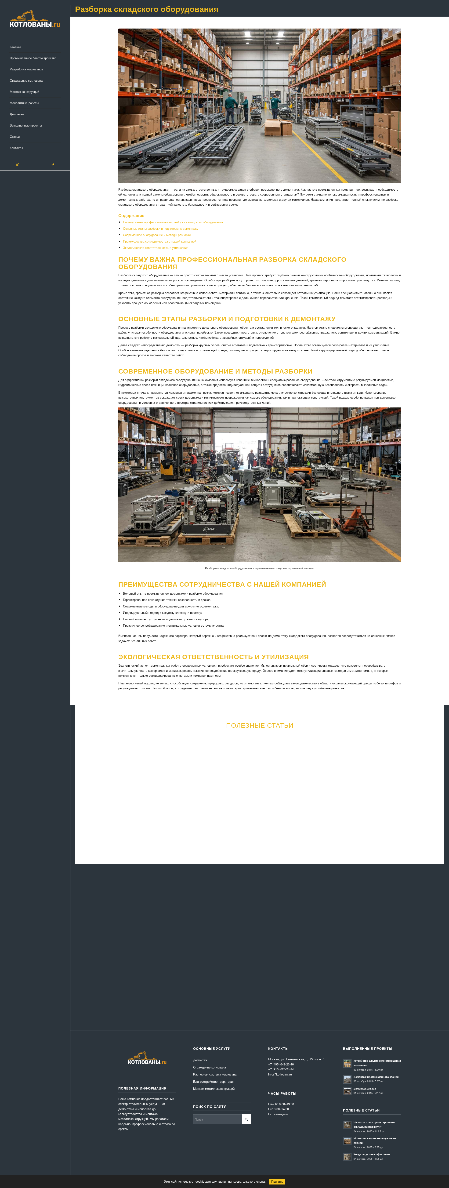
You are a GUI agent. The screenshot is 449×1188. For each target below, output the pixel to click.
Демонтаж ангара (365, 1088)
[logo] (35, 18)
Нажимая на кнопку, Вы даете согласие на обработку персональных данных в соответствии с (176, 986)
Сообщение (89, 934)
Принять (277, 1181)
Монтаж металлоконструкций (214, 1088)
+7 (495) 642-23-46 (354, 980)
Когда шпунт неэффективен (372, 1154)
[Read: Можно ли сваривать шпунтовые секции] (347, 1141)
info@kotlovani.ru (356, 975)
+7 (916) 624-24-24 (281, 1069)
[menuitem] (35, 47)
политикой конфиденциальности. (240, 986)
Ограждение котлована (209, 1067)
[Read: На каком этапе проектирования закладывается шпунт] (347, 1125)
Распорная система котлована (214, 1074)
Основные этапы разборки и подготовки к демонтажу (160, 228)
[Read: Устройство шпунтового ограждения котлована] (347, 1063)
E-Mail (163, 911)
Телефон (243, 911)
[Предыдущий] (87, 778)
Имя (83, 911)
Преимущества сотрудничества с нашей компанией (159, 241)
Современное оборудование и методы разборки (157, 235)
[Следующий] (433, 778)
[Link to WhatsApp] (17, 164)
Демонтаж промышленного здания (376, 1077)
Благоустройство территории (213, 1081)
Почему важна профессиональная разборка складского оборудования (173, 222)
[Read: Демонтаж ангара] (347, 1091)
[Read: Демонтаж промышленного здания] (347, 1079)
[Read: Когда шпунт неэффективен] (347, 1157)
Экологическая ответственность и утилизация (155, 247)
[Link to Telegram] (52, 164)
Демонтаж (200, 1060)
